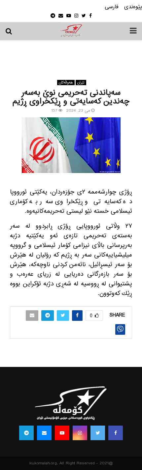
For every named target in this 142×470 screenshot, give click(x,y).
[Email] (44, 433)
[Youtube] (62, 433)
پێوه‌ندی (133, 7)
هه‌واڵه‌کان (66, 82)
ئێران (81, 82)
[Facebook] (115, 433)
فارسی (112, 7)
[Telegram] (26, 433)
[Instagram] (80, 433)
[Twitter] (97, 433)
